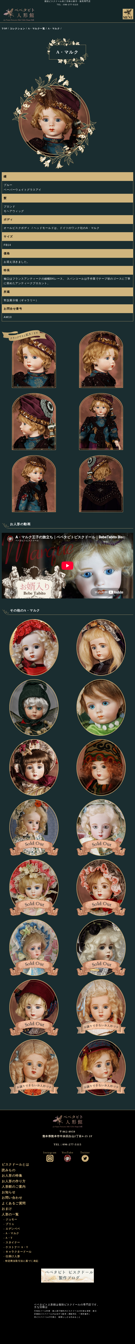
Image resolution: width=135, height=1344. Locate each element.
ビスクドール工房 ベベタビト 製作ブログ (67, 1276)
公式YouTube (67, 1158)
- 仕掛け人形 (12, 1256)
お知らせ (8, 1192)
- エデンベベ (12, 1228)
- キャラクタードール (18, 1251)
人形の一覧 (10, 1214)
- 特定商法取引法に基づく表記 (21, 1261)
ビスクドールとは (15, 1164)
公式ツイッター (85, 1158)
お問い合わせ (12, 1197)
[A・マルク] (34, 359)
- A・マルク (11, 1233)
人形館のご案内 (14, 1186)
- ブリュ (9, 1224)
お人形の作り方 (14, 1181)
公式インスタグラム (49, 1158)
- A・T (8, 1237)
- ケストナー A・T (16, 1247)
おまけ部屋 (67, 1293)
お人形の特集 (12, 1175)
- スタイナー (12, 1242)
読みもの (8, 1170)
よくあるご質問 (14, 1203)
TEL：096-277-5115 (67, 5)
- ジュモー (10, 1219)
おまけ (7, 1208)
